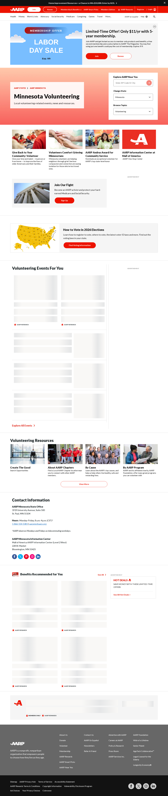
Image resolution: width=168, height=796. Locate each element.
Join (97, 56)
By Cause (90, 467)
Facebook (14, 556)
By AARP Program (133, 467)
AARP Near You (66, 767)
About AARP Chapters (61, 467)
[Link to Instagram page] (146, 786)
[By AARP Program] (140, 454)
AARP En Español (91, 740)
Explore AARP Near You (125, 77)
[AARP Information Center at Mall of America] (139, 139)
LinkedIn (38, 556)
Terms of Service (45, 781)
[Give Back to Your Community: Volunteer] (29, 139)
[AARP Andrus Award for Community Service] (102, 139)
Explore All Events (22, 425)
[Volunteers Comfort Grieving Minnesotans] (66, 139)
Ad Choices (15, 790)
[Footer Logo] (27, 743)
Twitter (20, 556)
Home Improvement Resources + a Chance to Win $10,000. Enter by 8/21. (82, 3)
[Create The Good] (27, 454)
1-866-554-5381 (20, 524)
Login (150, 9)
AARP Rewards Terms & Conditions (25, 786)
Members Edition (108, 9)
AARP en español (131, 17)
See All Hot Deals (121, 594)
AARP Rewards (127, 9)
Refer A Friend (90, 751)
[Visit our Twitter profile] (139, 786)
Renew (121, 56)
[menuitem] (13, 17)
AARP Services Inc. (116, 756)
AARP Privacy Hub (28, 781)
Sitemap (13, 781)
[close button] (155, 27)
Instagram (32, 556)
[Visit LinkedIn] (153, 786)
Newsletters (89, 746)
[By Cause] (102, 454)
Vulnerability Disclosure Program (78, 786)
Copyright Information (52, 786)
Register (140, 9)
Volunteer (63, 746)
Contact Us (89, 735)
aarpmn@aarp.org (37, 524)
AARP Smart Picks (91, 9)
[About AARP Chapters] (65, 454)
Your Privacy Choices (31, 790)
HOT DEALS (121, 580)
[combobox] (133, 82)
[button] (154, 16)
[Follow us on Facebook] (131, 786)
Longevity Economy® (142, 765)
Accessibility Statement (65, 781)
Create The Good (20, 467)
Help (142, 17)
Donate (62, 740)
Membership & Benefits (70, 9)
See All (101, 575)
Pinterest (26, 556)
